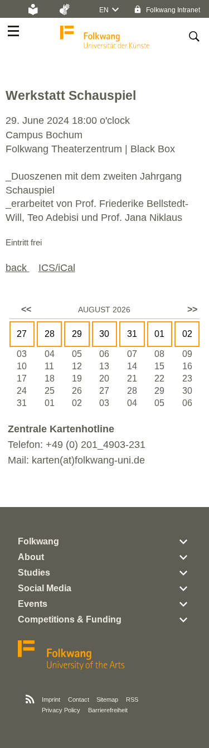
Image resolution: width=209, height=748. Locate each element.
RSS (132, 699)
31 (132, 334)
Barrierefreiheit (108, 710)
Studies (34, 572)
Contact (78, 699)
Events (32, 604)
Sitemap (107, 699)
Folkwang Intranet (172, 10)
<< (26, 309)
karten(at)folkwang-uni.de (88, 460)
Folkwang (38, 541)
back (18, 267)
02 (187, 334)
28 (50, 334)
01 (159, 334)
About (31, 557)
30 (104, 334)
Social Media (44, 588)
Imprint (51, 699)
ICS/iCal (56, 267)
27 (22, 334)
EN (104, 10)
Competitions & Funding (69, 619)
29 (77, 334)
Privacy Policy (61, 710)
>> (192, 309)
